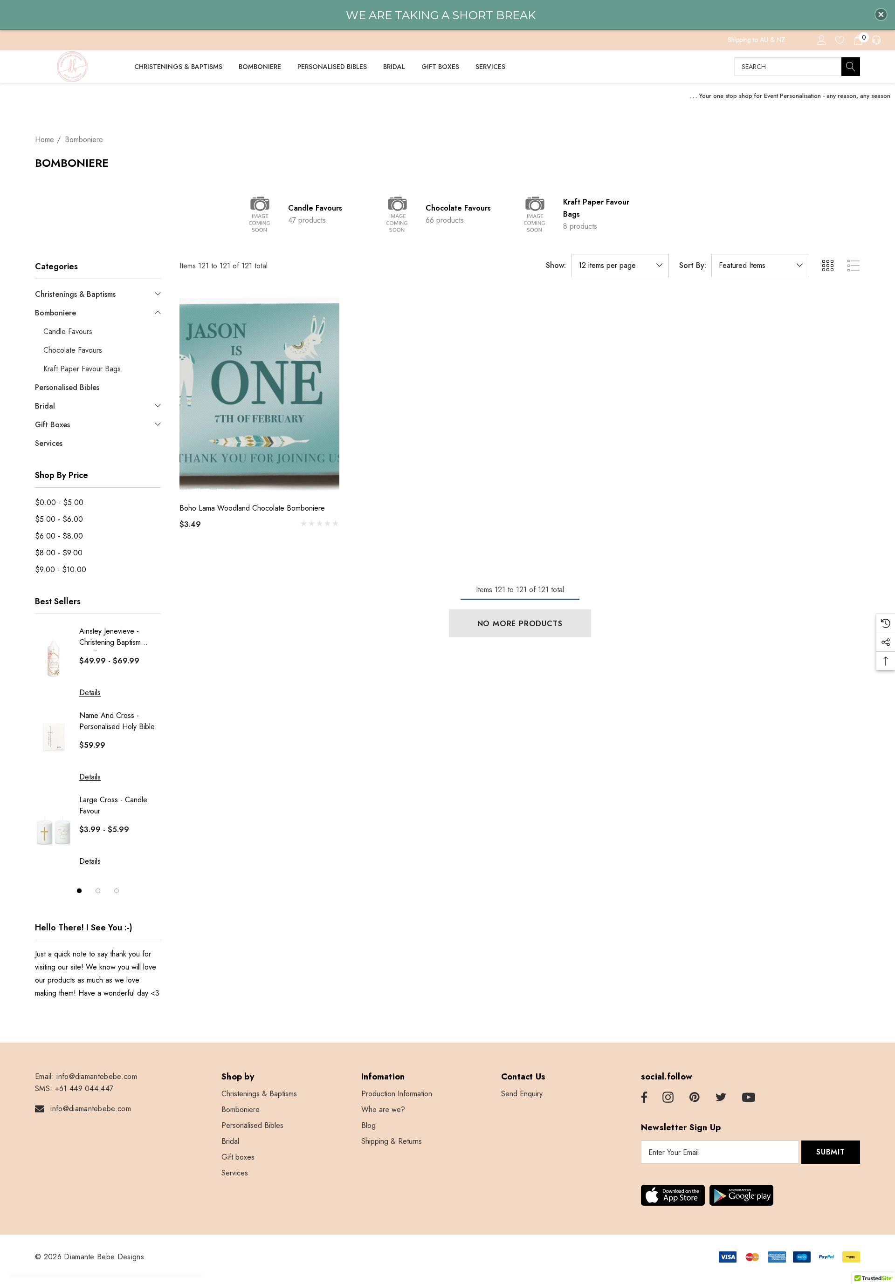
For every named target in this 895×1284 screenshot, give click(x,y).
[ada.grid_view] (827, 265)
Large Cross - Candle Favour (113, 805)
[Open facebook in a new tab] (643, 1097)
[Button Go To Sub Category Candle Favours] (260, 214)
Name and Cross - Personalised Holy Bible (117, 721)
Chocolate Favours (458, 208)
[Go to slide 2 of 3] (98, 890)
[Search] (850, 66)
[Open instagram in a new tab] (668, 1097)
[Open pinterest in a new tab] (694, 1097)
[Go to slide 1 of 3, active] (79, 890)
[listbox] (760, 265)
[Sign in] (821, 39)
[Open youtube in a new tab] (748, 1097)
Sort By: (692, 265)
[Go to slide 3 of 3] (116, 890)
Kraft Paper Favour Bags (596, 208)
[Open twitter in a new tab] (721, 1097)
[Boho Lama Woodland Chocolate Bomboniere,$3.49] (259, 394)
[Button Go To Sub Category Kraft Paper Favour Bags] (535, 214)
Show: (556, 265)
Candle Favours (315, 208)
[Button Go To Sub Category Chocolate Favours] (397, 214)
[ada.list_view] (853, 265)
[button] (881, 14)
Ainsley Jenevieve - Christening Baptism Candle (110, 638)
